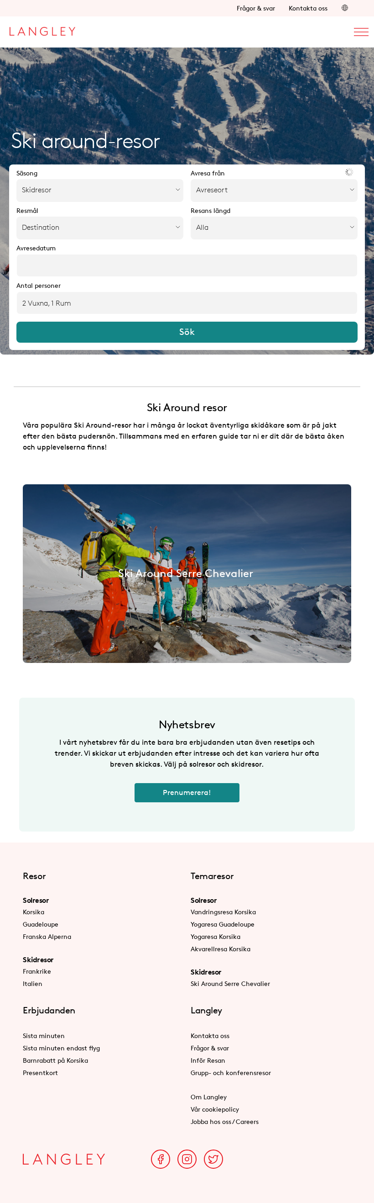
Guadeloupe (40, 924)
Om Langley (209, 1097)
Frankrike (37, 971)
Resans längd (210, 210)
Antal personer (38, 285)
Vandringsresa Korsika (223, 912)
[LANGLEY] (42, 29)
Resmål (27, 210)
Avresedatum (36, 248)
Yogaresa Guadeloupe (223, 924)
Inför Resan (208, 1060)
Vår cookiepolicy (215, 1109)
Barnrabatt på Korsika (55, 1060)
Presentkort (40, 1072)
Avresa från (208, 173)
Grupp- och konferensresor (231, 1072)
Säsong (26, 173)
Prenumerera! (187, 792)
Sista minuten (44, 1035)
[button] (345, 8)
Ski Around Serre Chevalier (230, 983)
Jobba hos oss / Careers (225, 1121)
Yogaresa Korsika (215, 936)
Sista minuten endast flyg (61, 1048)
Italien (32, 983)
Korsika (33, 912)
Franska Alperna (47, 936)
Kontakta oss (308, 8)
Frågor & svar (256, 8)
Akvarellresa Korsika (220, 949)
